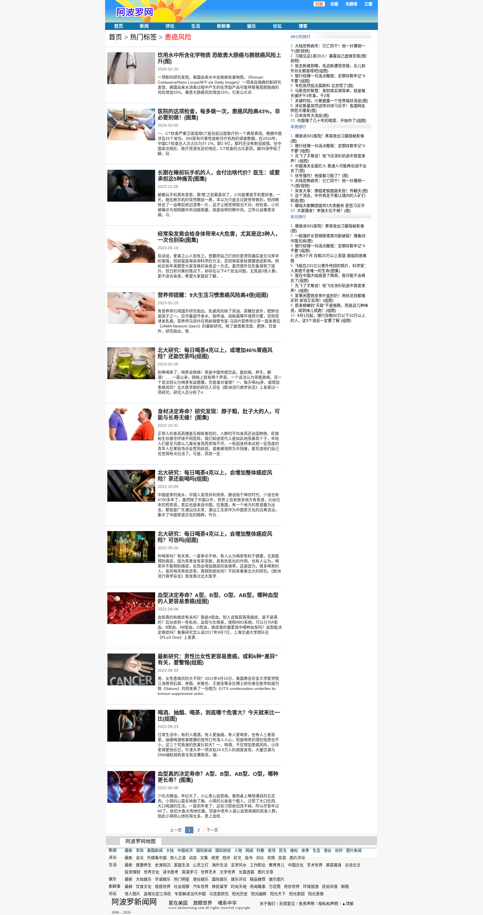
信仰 (339, 850)
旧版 (319, 4)
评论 (169, 26)
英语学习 (189, 872)
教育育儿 (277, 864)
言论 (140, 857)
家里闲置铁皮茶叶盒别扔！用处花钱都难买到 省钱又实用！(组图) (327, 298)
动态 (193, 857)
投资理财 (132, 872)
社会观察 (182, 886)
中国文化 (296, 864)
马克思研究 (219, 894)
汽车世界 (201, 886)
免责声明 (306, 903)
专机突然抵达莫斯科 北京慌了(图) (324, 85)
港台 (328, 850)
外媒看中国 (157, 857)
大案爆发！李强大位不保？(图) (324, 210)
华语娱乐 (163, 879)
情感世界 (163, 886)
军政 (140, 850)
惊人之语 (178, 857)
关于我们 (267, 903)
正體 (368, 4)
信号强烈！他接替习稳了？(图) (322, 175)
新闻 (144, 26)
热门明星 (182, 879)
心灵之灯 (201, 864)
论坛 (277, 26)
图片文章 (265, 872)
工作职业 (258, 864)
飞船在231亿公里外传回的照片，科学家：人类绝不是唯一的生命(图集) (329, 268)
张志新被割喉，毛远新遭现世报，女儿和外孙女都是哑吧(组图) (327, 68)
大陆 (170, 850)
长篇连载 (246, 872)
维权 (294, 850)
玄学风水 (239, 864)
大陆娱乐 (143, 879)
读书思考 (170, 872)
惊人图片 (132, 894)
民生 (283, 850)
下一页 (212, 830)
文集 (204, 857)
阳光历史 (240, 894)
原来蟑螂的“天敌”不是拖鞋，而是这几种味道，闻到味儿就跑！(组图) (329, 308)
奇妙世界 (292, 886)
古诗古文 (353, 864)
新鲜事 (223, 26)
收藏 (334, 4)
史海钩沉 (163, 864)
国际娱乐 (220, 879)
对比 (260, 857)
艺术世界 (315, 864)
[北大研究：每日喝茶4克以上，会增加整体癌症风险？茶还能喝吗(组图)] (131, 486)
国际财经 (223, 850)
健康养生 (143, 864)
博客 (303, 26)
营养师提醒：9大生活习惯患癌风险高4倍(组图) (213, 295)
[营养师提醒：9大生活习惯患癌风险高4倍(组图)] (131, 308)
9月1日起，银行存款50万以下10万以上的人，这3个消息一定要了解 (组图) (327, 318)
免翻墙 (351, 4)
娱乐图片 (277, 879)
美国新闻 (155, 850)
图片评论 (297, 857)
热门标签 (143, 37)
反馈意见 (287, 903)
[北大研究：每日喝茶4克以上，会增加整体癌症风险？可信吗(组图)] (131, 547)
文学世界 (227, 872)
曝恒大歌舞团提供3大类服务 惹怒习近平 (330, 205)
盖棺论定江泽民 (157, 894)
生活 (195, 26)
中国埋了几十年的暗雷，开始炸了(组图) (331, 120)
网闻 (249, 850)
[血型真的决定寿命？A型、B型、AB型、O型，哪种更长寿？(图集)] (131, 787)
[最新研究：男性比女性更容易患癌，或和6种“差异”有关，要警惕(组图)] (131, 670)
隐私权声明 (328, 903)
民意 (282, 857)
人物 (238, 850)
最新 (128, 850)
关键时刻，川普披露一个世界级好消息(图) (331, 100)
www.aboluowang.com (186, 908)
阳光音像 (316, 894)
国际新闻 (204, 850)
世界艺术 (208, 872)
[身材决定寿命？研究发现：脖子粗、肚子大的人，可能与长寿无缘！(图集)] (131, 425)
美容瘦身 (334, 864)
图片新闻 (354, 850)
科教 (260, 850)
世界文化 (151, 872)
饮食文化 (143, 886)
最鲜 (128, 886)
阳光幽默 (259, 894)
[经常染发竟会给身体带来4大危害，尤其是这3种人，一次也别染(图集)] (131, 247)
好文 (238, 857)
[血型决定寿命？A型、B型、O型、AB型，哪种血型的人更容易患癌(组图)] (131, 608)
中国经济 (185, 850)
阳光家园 (297, 894)
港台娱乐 (201, 879)
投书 (249, 857)
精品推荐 (258, 879)
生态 (316, 850)
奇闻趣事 (258, 886)
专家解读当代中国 (190, 894)
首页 (118, 26)
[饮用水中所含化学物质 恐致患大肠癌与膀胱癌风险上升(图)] (131, 68)
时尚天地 (239, 886)
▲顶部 (348, 903)
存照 (271, 857)
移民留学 (220, 886)
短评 (226, 857)
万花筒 (275, 886)
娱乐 (251, 26)
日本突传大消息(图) (312, 115)
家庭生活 (182, 864)
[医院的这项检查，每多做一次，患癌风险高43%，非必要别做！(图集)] (131, 125)
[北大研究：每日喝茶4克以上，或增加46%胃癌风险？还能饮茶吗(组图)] (131, 363)
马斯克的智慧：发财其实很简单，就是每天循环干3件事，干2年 (327, 93)
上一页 (176, 830)
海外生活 (220, 864)
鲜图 (345, 886)
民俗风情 (330, 886)
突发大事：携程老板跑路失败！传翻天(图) (331, 190)
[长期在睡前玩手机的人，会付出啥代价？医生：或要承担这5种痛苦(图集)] (131, 186)
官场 (272, 850)
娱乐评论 (239, 879)
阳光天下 (278, 894)
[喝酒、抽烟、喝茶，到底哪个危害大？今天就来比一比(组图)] (131, 726)
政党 (215, 857)
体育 (305, 850)
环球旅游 (311, 886)
